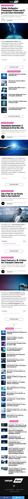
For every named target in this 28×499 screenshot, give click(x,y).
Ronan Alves (9, 20)
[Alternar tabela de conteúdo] (23, 241)
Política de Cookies (19, 489)
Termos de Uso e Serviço (14, 491)
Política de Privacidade (9, 489)
